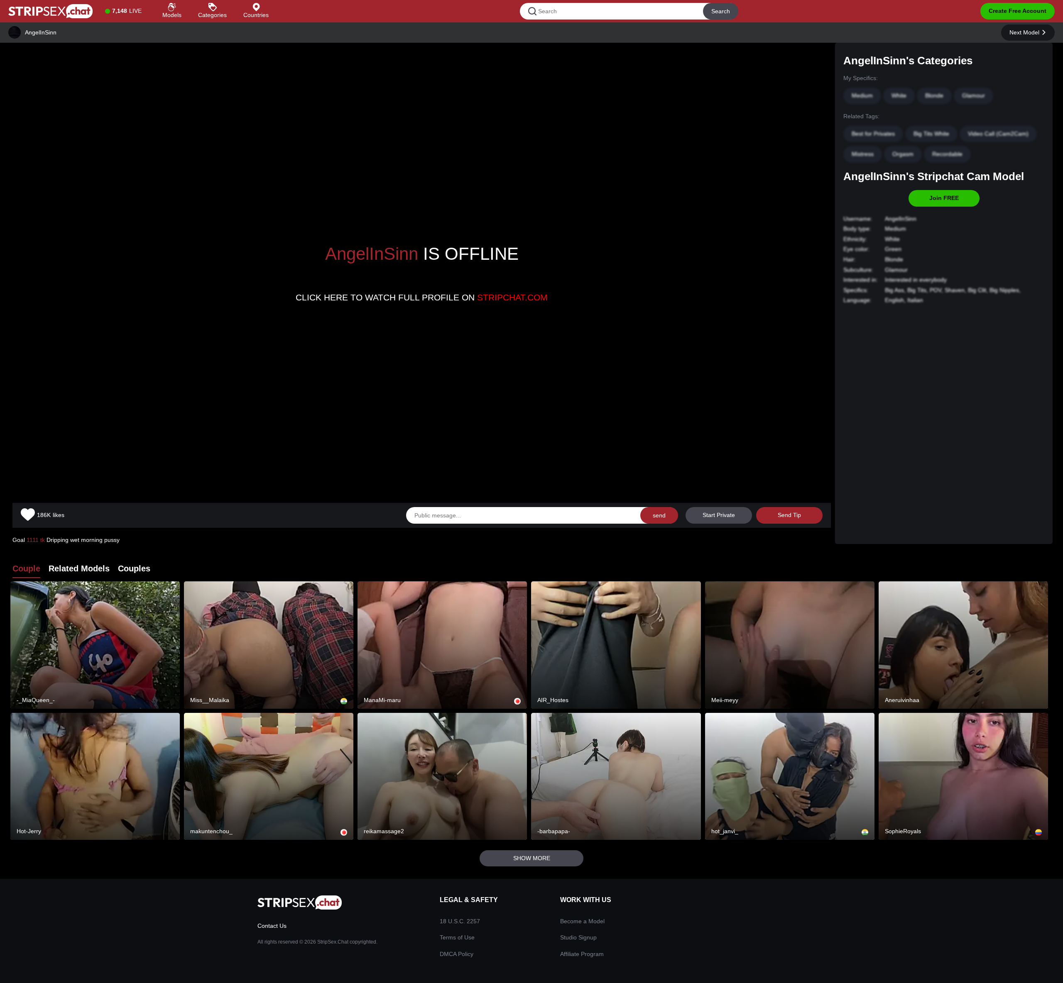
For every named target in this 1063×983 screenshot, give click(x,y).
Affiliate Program (582, 954)
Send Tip (789, 515)
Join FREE (944, 198)
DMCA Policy (456, 954)
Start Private (719, 515)
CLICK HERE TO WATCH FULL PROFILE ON (422, 297)
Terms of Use (457, 937)
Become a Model (582, 921)
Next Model (1024, 32)
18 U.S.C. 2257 (460, 921)
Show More (531, 858)
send (659, 515)
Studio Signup (578, 937)
